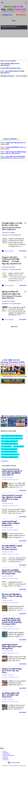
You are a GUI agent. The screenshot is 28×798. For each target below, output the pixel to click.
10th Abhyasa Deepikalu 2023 (9, 457)
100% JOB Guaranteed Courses (10, 454)
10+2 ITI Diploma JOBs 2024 (9, 444)
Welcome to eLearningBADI (8, 61)
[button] (25, 223)
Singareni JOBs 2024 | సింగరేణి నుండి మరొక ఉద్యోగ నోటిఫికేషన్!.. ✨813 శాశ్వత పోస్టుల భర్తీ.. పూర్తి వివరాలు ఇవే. (11, 260)
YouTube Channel (17, 76)
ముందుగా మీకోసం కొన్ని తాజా (11, 68)
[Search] (26, 3)
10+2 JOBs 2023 (6, 446)
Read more (22, 251)
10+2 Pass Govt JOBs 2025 (9, 451)
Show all (23, 26)
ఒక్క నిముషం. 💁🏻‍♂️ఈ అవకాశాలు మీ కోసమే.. (13, 362)
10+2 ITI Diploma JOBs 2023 (9, 441)
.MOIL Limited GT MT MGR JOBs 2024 (11, 436)
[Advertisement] (14, 45)
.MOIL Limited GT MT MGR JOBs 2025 (11, 438)
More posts (14, 326)
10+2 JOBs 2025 (18, 446)
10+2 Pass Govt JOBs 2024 (9, 449)
